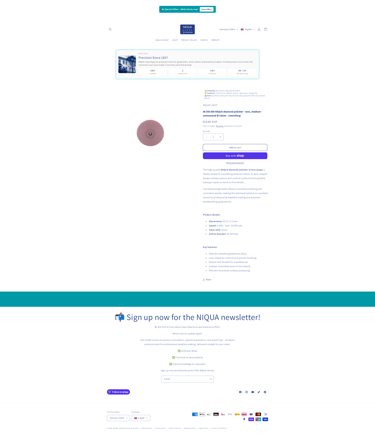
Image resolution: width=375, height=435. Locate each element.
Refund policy (147, 428)
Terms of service (175, 428)
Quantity (206, 131)
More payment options (235, 163)
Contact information (219, 428)
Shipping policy (190, 428)
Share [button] (208, 279)
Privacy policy (160, 428)
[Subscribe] (210, 379)
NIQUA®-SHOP (118, 428)
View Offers (206, 9)
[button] (110, 29)
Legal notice (203, 428)
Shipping (219, 126)
